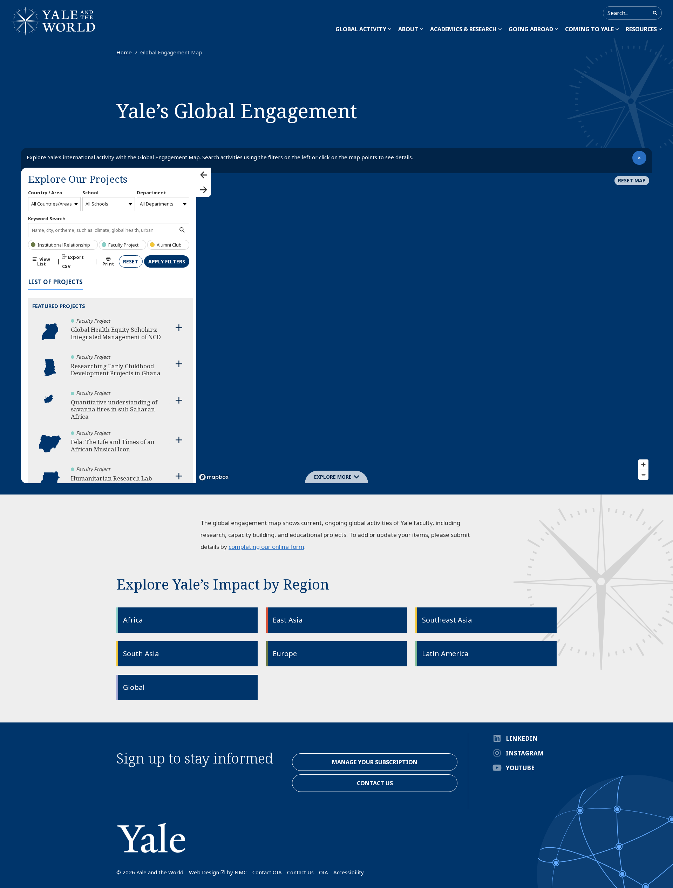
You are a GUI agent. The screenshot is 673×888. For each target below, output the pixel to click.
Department (151, 192)
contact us (375, 783)
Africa (133, 620)
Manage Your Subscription (374, 762)
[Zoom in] (643, 464)
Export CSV (73, 261)
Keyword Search (47, 218)
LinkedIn (522, 738)
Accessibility (348, 872)
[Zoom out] (643, 475)
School (90, 192)
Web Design (204, 872)
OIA (323, 872)
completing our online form (266, 547)
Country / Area (45, 192)
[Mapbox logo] (213, 477)
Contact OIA (267, 872)
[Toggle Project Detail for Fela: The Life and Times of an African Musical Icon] (179, 440)
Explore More (333, 476)
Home (124, 52)
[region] (424, 325)
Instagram (525, 753)
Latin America (445, 653)
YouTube (520, 768)
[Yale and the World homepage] (53, 21)
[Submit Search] (655, 13)
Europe (285, 653)
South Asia (141, 653)
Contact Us (300, 872)
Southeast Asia (447, 620)
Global (134, 687)
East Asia (287, 620)
